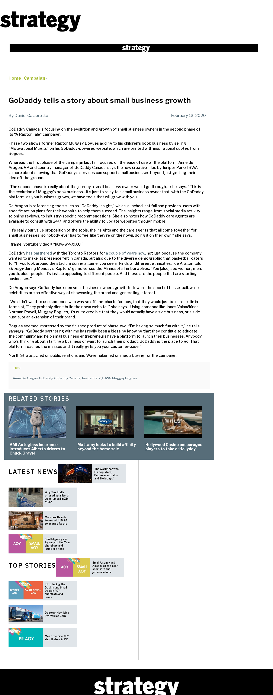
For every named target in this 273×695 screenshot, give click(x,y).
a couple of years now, (126, 253)
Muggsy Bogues (124, 378)
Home (15, 78)
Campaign (34, 78)
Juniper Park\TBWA (96, 378)
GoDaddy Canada (67, 378)
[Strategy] (40, 31)
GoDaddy (46, 378)
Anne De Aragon (25, 378)
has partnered (39, 253)
